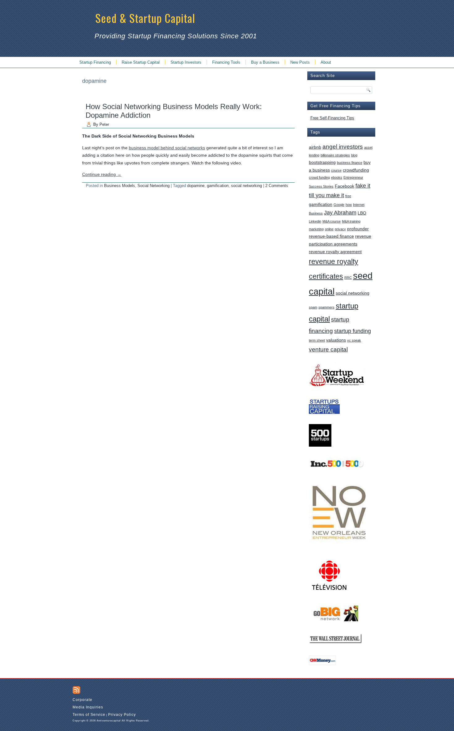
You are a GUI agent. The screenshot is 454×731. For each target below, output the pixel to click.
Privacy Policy (122, 714)
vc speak (354, 340)
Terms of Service (89, 714)
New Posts (300, 62)
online (329, 229)
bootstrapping (322, 162)
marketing (316, 229)
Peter (104, 124)
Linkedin (315, 221)
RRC (348, 277)
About (326, 62)
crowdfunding (356, 170)
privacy (340, 229)
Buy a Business (265, 62)
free (348, 196)
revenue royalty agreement (335, 251)
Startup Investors (185, 62)
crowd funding (319, 177)
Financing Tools (226, 62)
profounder (358, 228)
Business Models (119, 185)
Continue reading (101, 174)
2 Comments (276, 185)
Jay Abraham (340, 213)
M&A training (351, 221)
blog (354, 155)
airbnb (315, 147)
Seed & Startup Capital (145, 18)
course (336, 170)
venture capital (328, 349)
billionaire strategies (335, 155)
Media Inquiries (88, 707)
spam (313, 307)
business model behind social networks (167, 147)
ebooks (336, 177)
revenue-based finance (331, 236)
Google (339, 204)
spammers (326, 307)
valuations (336, 340)
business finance (349, 162)
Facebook (344, 186)
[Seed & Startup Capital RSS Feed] (76, 690)
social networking (246, 185)
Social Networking (153, 185)
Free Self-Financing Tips (332, 118)
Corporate (82, 700)
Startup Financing (95, 62)
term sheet (317, 340)
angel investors (342, 146)
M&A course (331, 221)
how (349, 204)
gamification (218, 185)
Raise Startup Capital (141, 62)
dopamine (195, 185)
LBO (362, 212)
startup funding (352, 331)
